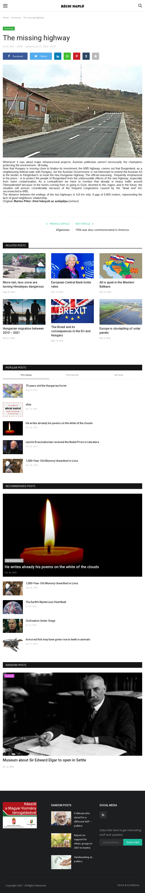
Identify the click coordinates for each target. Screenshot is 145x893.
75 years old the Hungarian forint (46, 385)
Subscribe (132, 842)
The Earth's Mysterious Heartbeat (46, 602)
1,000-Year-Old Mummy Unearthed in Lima (52, 460)
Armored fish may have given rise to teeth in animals (58, 639)
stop (28, 404)
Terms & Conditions (128, 885)
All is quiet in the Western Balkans (116, 284)
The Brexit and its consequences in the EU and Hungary (70, 331)
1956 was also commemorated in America (102, 230)
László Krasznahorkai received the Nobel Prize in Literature (62, 442)
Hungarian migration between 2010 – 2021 (23, 330)
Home (6, 17)
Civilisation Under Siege (40, 620)
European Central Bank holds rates (71, 284)
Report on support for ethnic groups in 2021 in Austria (83, 841)
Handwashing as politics (83, 859)
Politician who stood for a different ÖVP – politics (83, 819)
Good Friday (13, 760)
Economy (16, 17)
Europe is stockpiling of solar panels (119, 330)
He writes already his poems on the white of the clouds (59, 423)
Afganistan (62, 230)
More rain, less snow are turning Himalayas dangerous (23, 284)
